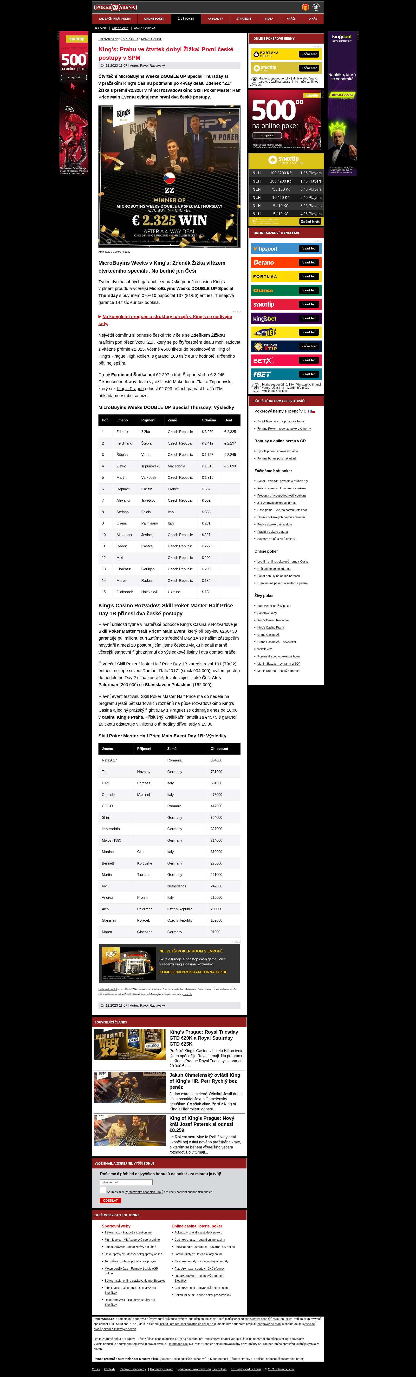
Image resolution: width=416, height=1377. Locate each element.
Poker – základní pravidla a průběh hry (282, 481)
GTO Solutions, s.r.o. (281, 1369)
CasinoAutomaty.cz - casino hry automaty (201, 1261)
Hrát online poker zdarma (274, 568)
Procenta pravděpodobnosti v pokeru (281, 495)
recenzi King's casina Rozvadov (187, 964)
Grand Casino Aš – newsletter (276, 642)
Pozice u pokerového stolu (274, 524)
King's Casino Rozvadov (273, 620)
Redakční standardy (133, 1369)
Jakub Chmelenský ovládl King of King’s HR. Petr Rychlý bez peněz (204, 1081)
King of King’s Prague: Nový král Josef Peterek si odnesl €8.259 (201, 1124)
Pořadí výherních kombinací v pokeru (281, 488)
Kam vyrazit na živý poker (274, 606)
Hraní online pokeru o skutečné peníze (282, 583)
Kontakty (109, 1369)
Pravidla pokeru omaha (272, 531)
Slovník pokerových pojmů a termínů (281, 517)
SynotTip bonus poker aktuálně (277, 451)
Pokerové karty (267, 613)
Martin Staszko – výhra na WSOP (278, 663)
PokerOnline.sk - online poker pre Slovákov (203, 1295)
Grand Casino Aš (144, 28)
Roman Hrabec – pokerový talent (278, 656)
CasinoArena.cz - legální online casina (200, 1239)
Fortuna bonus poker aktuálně (277, 458)
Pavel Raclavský (152, 65)
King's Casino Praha (270, 627)
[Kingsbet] (342, 175)
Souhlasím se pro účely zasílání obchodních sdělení (160, 1192)
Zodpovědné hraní (269, 1324)
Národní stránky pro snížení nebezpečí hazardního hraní (266, 1359)
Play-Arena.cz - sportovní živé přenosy (200, 1268)
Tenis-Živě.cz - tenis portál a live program (131, 1261)
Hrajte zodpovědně (107, 989)
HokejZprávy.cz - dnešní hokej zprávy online (133, 1254)
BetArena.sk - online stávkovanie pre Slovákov (135, 1280)
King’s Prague (130, 388)
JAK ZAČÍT (100, 28)
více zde (187, 994)
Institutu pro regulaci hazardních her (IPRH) (187, 1324)
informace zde (178, 1344)
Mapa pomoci (219, 1359)
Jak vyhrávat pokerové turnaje (277, 503)
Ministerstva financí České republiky (268, 1319)
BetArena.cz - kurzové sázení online (128, 1232)
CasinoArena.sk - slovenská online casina (202, 1288)
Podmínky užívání (161, 1369)
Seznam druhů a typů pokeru (276, 539)
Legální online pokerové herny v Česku (283, 561)
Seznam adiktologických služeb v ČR (184, 1359)
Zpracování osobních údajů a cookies (202, 1369)
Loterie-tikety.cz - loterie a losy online (199, 1254)
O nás (96, 1369)
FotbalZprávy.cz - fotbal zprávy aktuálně (130, 1247)
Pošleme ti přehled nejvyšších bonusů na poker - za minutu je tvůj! (160, 1174)
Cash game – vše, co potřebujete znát (282, 510)
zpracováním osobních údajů (144, 1192)
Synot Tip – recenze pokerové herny (281, 421)
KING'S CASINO (120, 28)
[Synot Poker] (284, 149)
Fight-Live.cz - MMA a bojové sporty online (132, 1239)
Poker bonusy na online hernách (278, 576)
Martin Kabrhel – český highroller (278, 671)
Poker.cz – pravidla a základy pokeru (198, 1232)
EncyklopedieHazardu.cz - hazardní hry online (205, 1247)
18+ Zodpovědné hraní (246, 1369)
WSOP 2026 (265, 649)
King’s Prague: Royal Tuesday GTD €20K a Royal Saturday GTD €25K (203, 1038)
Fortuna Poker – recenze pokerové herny (284, 428)
